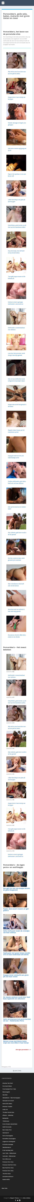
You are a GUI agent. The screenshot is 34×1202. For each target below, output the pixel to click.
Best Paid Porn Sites (8, 1168)
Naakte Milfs (6, 1179)
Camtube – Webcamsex (9, 1156)
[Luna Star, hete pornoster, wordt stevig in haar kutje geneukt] (16, 349)
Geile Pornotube (7, 1127)
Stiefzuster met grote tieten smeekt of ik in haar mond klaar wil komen (16, 954)
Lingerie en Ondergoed (9, 1141)
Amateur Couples (7, 1106)
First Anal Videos (7, 1086)
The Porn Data (7, 1173)
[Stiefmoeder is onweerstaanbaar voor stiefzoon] (16, 324)
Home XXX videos (7, 1103)
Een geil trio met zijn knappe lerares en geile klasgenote (16, 889)
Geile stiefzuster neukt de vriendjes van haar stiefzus (16, 931)
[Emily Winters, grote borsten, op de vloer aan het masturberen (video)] (16, 221)
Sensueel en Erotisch (8, 1100)
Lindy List (5, 1109)
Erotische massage (8, 1144)
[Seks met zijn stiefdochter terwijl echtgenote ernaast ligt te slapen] (16, 375)
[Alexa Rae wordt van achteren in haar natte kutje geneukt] (16, 606)
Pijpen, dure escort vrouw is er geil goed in (16, 909)
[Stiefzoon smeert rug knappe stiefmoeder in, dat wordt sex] (16, 298)
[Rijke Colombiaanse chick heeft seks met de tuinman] (16, 580)
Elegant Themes (14, 1198)
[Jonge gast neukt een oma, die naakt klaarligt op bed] (16, 452)
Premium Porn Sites (8, 1162)
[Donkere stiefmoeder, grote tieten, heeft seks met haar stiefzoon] (16, 478)
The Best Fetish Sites (8, 1112)
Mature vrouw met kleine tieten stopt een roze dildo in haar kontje (16, 1042)
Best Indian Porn (7, 1130)
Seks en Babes (26, 1198)
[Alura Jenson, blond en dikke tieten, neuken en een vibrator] (16, 631)
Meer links (4, 1188)
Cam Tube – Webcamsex (9, 1153)
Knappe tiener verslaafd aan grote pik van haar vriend (16, 976)
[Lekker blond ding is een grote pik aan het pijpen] (16, 196)
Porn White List (7, 1159)
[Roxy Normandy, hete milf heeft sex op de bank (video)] (16, 247)
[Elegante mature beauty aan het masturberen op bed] (16, 426)
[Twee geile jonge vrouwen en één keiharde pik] (16, 273)
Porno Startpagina (8, 1135)
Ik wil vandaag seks (8, 1150)
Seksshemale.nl (7, 1147)
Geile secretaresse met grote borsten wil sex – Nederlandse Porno (17, 1020)
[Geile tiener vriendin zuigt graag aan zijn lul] (16, 145)
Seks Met (5, 1095)
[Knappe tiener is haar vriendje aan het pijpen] (16, 93)
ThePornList (6, 1121)
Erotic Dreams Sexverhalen (10, 1124)
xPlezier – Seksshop (8, 1115)
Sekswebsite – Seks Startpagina (11, 1098)
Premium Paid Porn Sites (9, 1165)
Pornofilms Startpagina (9, 1138)
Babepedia (5, 1118)
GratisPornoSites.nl (8, 1176)
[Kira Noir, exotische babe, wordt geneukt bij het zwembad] (16, 554)
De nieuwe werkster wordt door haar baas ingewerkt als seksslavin (16, 998)
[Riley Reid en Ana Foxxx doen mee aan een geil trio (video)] (16, 68)
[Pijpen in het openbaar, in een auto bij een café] (16, 170)
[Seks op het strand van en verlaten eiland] (16, 503)
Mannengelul (6, 1092)
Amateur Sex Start (8, 1083)
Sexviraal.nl (6, 1133)
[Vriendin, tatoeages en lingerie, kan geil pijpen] (16, 119)
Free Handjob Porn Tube (9, 1089)
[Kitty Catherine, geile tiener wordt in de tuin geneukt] (16, 529)
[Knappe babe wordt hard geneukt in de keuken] (16, 401)
